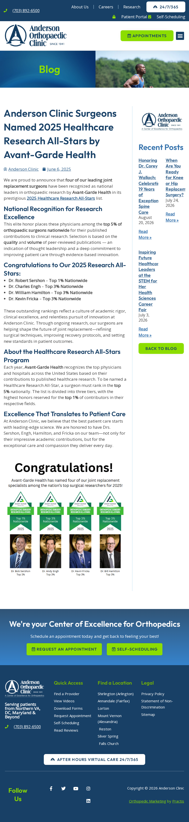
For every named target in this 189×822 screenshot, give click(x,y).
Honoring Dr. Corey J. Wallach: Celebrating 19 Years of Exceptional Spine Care (150, 186)
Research (131, 7)
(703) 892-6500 (26, 10)
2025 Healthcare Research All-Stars (61, 198)
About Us (80, 7)
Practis (178, 801)
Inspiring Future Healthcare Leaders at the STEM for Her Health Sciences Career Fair (150, 280)
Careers (106, 7)
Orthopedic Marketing (147, 801)
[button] (180, 36)
